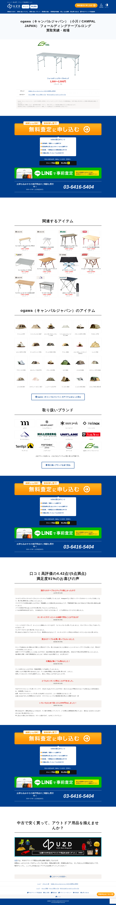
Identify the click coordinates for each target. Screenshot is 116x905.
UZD (16, 860)
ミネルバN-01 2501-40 (95, 386)
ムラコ (24, 428)
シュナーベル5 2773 (50, 386)
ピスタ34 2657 (21, 386)
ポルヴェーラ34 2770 (35, 370)
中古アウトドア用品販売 (88, 11)
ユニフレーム (69, 439)
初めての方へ (12, 11)
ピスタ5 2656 (80, 370)
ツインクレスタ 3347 (35, 334)
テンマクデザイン (24, 439)
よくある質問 (65, 11)
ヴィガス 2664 (65, 386)
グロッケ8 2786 (50, 370)
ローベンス (69, 450)
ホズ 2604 (65, 370)
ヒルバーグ (47, 439)
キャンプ (25, 6)
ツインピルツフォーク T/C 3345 (65, 334)
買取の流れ (46, 11)
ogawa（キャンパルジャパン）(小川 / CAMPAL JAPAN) (42, 91)
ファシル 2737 (21, 334)
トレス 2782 (95, 352)
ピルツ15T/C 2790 (21, 352)
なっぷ (59, 896)
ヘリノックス (91, 428)
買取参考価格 (55, 11)
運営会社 (54, 892)
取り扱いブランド (35, 11)
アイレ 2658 (65, 352)
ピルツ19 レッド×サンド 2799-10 (80, 352)
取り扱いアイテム (23, 11)
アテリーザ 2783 (21, 370)
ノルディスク (46, 450)
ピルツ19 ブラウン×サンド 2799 (50, 334)
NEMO (91, 439)
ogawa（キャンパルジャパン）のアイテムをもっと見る (59, 397)
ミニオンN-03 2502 (80, 386)
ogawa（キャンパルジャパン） (91, 450)
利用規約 (76, 892)
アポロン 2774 (95, 334)
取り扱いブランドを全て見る (59, 465)
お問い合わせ (75, 11)
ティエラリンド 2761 (35, 352)
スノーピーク (69, 428)
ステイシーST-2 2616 (95, 370)
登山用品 (34, 6)
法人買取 (47, 892)
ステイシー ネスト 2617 (35, 386)
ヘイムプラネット (47, 428)
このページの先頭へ (59, 876)
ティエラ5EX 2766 (51, 352)
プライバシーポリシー (66, 892)
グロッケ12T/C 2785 (80, 334)
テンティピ (25, 450)
